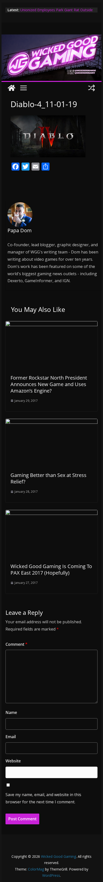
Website (13, 761)
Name (11, 712)
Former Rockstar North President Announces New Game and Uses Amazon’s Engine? (48, 384)
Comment (17, 644)
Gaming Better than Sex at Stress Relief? (48, 478)
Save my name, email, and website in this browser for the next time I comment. (43, 798)
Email (11, 736)
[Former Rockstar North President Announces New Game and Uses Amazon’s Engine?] (52, 324)
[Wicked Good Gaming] (52, 38)
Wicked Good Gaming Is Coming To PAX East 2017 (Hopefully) (51, 569)
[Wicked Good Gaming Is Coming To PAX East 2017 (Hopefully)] (52, 513)
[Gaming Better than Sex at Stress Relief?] (52, 422)
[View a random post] (92, 88)
